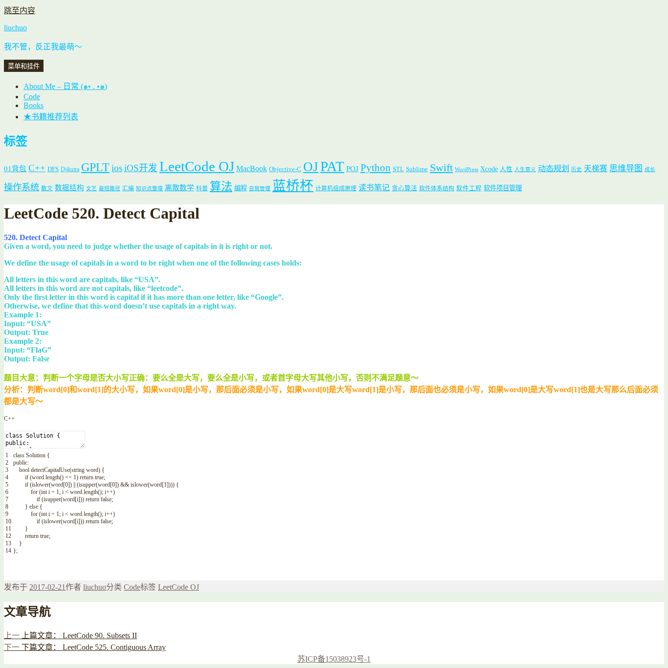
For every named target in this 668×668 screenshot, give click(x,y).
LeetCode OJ (196, 166)
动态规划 (553, 168)
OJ (310, 166)
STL (398, 169)
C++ (36, 168)
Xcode (489, 169)
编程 (240, 188)
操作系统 (21, 187)
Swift (441, 168)
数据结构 (69, 188)
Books (33, 105)
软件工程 (469, 188)
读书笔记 (374, 187)
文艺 (91, 188)
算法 (221, 186)
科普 (202, 188)
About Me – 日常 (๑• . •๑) (65, 86)
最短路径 (109, 188)
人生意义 (525, 169)
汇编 (128, 188)
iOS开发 (140, 168)
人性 (506, 169)
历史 (576, 169)
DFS (53, 169)
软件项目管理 (503, 188)
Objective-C (285, 169)
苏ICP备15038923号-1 (334, 659)
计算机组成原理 (335, 188)
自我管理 (259, 188)
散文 (47, 188)
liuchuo (15, 27)
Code (31, 96)
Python (375, 167)
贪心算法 (404, 188)
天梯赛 (595, 168)
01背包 (15, 169)
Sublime (417, 169)
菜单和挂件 (24, 66)
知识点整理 (149, 188)
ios (116, 168)
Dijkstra (70, 169)
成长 (650, 169)
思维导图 (626, 168)
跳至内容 (19, 10)
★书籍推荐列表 (50, 116)
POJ (352, 169)
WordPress (466, 169)
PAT (332, 166)
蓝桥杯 (292, 185)
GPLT (95, 167)
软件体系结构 (436, 188)
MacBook (251, 168)
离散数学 (179, 188)
